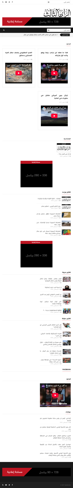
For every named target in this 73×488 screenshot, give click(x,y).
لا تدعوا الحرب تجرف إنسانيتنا (53, 287)
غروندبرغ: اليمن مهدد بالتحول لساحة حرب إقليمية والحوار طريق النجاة (55, 445)
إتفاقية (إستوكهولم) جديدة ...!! (52, 310)
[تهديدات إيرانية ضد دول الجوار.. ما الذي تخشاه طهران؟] (67, 351)
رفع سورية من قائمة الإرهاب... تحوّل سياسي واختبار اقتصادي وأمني (50, 343)
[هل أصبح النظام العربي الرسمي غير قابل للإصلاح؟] (67, 325)
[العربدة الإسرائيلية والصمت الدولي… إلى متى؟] (67, 334)
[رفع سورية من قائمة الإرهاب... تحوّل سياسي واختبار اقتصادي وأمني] (67, 343)
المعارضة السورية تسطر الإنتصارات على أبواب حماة (48, 223)
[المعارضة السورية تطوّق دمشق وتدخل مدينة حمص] (66, 215)
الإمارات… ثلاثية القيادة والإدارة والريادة (49, 198)
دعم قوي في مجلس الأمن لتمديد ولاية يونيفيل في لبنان (40, 34)
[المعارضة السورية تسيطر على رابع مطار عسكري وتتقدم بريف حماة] (66, 232)
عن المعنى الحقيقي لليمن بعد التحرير (50, 294)
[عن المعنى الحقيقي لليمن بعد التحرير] (67, 295)
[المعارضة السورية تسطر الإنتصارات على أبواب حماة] (66, 223)
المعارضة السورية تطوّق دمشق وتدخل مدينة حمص (48, 215)
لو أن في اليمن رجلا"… (64, 154)
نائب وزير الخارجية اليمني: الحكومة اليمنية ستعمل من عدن (55, 428)
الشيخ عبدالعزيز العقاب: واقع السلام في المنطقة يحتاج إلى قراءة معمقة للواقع (55, 437)
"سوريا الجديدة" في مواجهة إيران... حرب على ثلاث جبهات (50, 360)
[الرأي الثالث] (57, 12)
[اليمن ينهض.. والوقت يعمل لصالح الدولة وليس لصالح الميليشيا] (67, 279)
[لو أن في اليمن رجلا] (64, 147)
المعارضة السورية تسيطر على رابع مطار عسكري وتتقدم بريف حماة (48, 232)
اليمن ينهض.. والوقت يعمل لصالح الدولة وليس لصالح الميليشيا (50, 279)
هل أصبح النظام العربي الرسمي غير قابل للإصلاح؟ (50, 326)
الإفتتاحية (67, 138)
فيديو (69, 43)
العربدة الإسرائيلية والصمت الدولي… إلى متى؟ (50, 334)
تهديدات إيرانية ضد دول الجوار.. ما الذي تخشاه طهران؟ (50, 352)
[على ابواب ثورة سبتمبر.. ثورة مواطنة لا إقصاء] (67, 302)
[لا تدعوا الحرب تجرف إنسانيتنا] (67, 288)
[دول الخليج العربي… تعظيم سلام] (66, 207)
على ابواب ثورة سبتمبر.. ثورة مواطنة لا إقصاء (50, 302)
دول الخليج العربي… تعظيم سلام (50, 206)
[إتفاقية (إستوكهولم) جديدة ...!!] (67, 310)
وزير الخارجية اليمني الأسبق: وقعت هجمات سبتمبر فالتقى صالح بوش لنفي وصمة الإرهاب (55, 454)
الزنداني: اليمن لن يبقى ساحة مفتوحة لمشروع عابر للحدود (55, 419)
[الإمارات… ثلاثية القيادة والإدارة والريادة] (66, 199)
